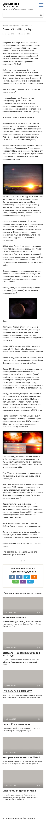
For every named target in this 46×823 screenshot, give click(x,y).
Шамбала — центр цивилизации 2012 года (21, 654)
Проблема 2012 (24, 34)
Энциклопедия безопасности (11, 5)
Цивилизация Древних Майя (19, 790)
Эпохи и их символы (14, 617)
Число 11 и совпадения (16, 724)
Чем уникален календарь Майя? (21, 757)
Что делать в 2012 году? (17, 690)
